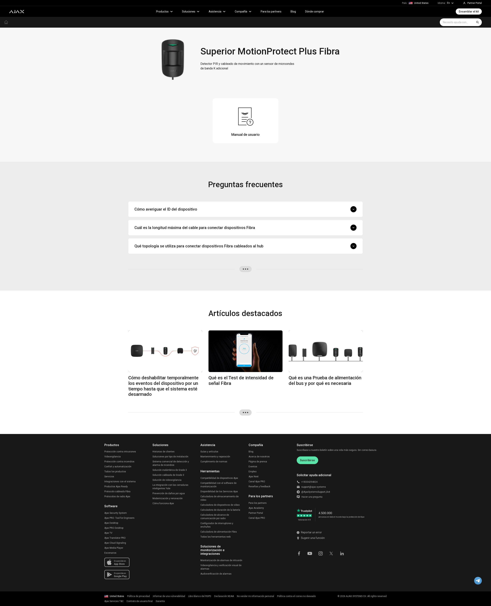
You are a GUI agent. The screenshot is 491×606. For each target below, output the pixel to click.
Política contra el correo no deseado (296, 596)
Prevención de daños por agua (168, 493)
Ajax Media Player (113, 548)
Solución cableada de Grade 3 (168, 475)
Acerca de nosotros (259, 456)
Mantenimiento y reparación (215, 456)
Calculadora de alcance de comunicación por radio (214, 517)
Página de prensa (258, 461)
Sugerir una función (313, 537)
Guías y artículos (209, 451)
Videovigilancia (112, 456)
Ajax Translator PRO (115, 538)
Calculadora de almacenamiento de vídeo (219, 498)
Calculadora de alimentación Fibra (218, 531)
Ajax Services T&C (114, 601)
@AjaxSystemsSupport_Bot (315, 492)
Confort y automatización (117, 466)
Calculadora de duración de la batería (220, 510)
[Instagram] (320, 553)
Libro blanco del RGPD (199, 596)
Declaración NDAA (224, 596)
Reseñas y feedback (259, 486)
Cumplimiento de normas (213, 461)
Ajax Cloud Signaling (115, 543)
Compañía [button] (241, 11)
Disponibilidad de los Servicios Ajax (219, 491)
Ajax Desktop (111, 523)
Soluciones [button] (188, 11)
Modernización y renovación (167, 498)
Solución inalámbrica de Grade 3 (169, 470)
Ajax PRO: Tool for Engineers (119, 518)
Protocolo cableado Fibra (117, 491)
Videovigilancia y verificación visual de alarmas (220, 567)
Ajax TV (108, 533)
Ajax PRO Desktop (113, 528)
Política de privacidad (138, 596)
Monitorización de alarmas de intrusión (221, 560)
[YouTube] (309, 553)
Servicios (109, 476)
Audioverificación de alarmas (215, 573)
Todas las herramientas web (215, 536)
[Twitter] (331, 553)
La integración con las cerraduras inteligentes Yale (170, 487)
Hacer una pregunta (312, 497)
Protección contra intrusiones (120, 451)
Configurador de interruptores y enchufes (216, 525)
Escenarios (110, 553)
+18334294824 (309, 482)
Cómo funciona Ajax (163, 503)
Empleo (252, 471)
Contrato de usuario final (140, 601)
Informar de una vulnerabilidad (169, 596)
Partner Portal (256, 513)
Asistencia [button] (215, 11)
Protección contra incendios (119, 461)
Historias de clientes (163, 451)
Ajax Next (254, 476)
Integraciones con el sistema (120, 481)
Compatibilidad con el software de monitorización (218, 485)
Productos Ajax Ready (116, 486)
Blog (293, 11)
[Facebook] (299, 553)
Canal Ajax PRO (257, 481)
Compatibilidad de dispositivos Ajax (219, 478)
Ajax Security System (115, 513)
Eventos (253, 466)
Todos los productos (115, 471)
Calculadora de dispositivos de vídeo (220, 505)
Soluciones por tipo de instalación (170, 456)
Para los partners (271, 11)
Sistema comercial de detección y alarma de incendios (170, 463)
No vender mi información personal (255, 596)
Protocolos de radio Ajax (117, 496)
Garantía (160, 601)
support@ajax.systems (313, 487)
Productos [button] (162, 11)
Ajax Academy (256, 508)
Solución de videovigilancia (166, 480)
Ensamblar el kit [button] (469, 11)
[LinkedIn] (342, 553)
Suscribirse (307, 460)
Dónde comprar (314, 11)
